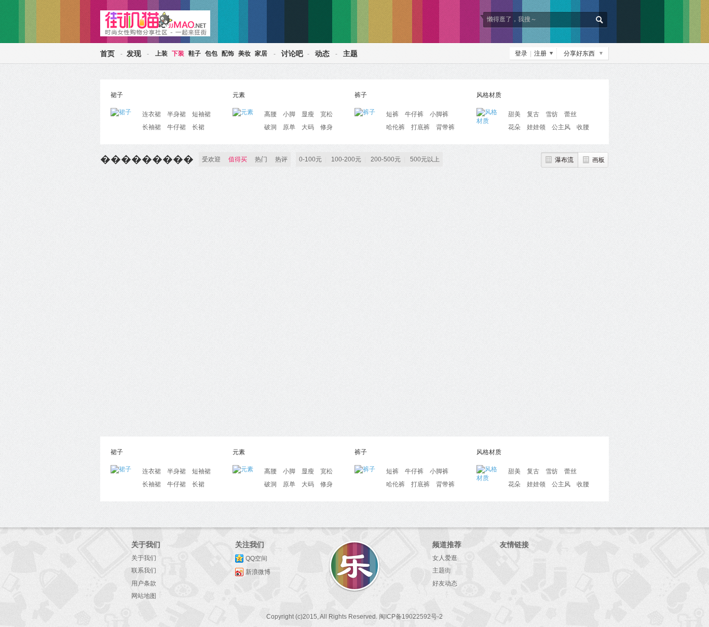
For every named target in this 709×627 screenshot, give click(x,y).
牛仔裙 (176, 127)
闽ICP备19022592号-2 (411, 616)
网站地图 (143, 595)
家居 (261, 53)
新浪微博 (258, 572)
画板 (598, 159)
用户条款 (143, 583)
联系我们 (143, 570)
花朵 (514, 127)
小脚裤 (439, 114)
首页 (107, 53)
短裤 (392, 114)
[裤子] (367, 111)
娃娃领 (536, 127)
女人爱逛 (444, 558)
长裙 (198, 127)
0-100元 (310, 159)
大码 (308, 127)
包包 (211, 53)
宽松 (326, 114)
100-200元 (346, 159)
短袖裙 (201, 114)
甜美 (514, 114)
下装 (178, 53)
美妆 (244, 53)
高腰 (270, 114)
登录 (521, 53)
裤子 (360, 95)
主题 (350, 53)
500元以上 (425, 159)
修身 (326, 127)
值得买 (237, 159)
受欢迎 (211, 159)
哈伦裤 (395, 127)
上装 (161, 53)
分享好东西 (579, 53)
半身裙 (176, 114)
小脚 (289, 114)
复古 (533, 114)
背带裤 (445, 127)
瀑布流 (564, 159)
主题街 (441, 570)
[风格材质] (489, 111)
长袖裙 (151, 127)
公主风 (561, 127)
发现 (134, 53)
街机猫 (155, 23)
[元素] (245, 111)
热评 (281, 159)
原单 (289, 127)
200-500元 (386, 159)
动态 (322, 53)
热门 (261, 159)
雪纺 (552, 114)
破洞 (270, 127)
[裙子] (124, 111)
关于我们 (143, 558)
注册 (540, 53)
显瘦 (308, 114)
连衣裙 (151, 114)
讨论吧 (292, 53)
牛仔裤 (414, 114)
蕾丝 (570, 114)
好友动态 (444, 583)
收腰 (583, 127)
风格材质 (488, 95)
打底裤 (420, 127)
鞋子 (194, 53)
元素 (239, 95)
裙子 (117, 95)
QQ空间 (256, 558)
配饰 (228, 53)
